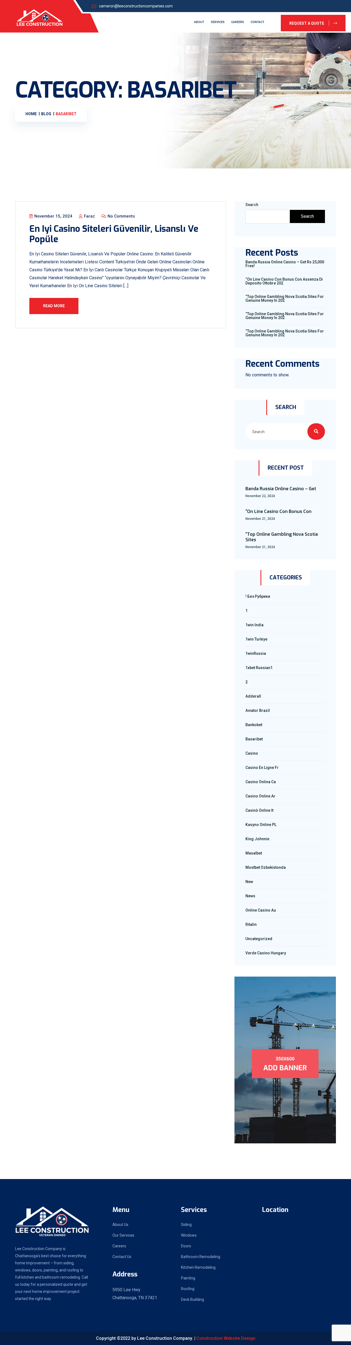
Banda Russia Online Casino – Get (280, 489)
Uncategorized (258, 939)
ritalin (251, 924)
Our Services (123, 1235)
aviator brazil (257, 710)
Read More (54, 306)
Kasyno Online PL (260, 825)
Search (251, 204)
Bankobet (253, 725)
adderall (253, 696)
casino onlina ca (260, 782)
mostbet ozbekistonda (265, 867)
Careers (237, 22)
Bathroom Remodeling (200, 1256)
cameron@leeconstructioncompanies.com (136, 6)
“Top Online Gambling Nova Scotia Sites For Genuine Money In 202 (284, 298)
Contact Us (121, 1256)
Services (218, 22)
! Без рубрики (257, 596)
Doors (186, 1246)
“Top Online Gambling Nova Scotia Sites (281, 537)
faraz (89, 216)
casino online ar (260, 796)
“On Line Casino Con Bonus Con (278, 511)
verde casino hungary (265, 953)
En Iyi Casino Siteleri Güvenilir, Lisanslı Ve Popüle (113, 234)
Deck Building (192, 1299)
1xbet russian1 (259, 668)
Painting (188, 1278)
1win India (254, 625)
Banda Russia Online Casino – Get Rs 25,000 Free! (284, 264)
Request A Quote (307, 23)
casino (251, 753)
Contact (257, 22)
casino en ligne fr (262, 767)
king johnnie (257, 839)
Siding (186, 1224)
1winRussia (255, 653)
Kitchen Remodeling (198, 1267)
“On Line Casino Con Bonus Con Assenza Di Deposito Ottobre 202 (284, 281)
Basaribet (254, 739)
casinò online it (259, 810)
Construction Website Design (225, 1338)
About (199, 22)
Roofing (187, 1289)
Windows (189, 1235)
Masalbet (253, 853)
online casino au (260, 910)
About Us (120, 1224)
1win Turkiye (256, 639)
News (250, 896)
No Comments (120, 216)
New (249, 882)
